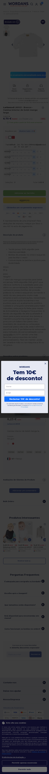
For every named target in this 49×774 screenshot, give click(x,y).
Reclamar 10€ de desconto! (24, 399)
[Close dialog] (45, 363)
